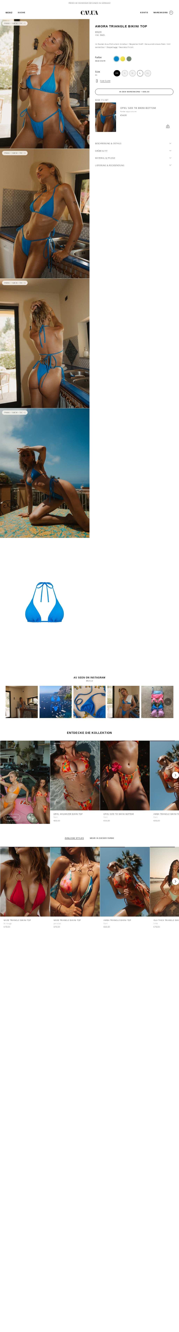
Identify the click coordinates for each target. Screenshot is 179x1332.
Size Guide (105, 81)
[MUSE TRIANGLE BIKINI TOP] (25, 882)
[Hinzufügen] (168, 126)
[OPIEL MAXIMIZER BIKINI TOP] (75, 776)
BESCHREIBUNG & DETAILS (108, 143)
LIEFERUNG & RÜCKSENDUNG (109, 165)
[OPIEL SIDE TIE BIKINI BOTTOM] (105, 117)
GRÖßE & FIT (101, 150)
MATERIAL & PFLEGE (105, 158)
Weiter (175, 775)
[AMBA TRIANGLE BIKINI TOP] (125, 882)
